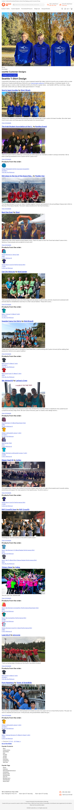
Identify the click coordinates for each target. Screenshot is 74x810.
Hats (4, 753)
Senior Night (6, 781)
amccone (16, 635)
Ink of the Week (7, 744)
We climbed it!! (7, 381)
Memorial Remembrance (9, 770)
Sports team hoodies (10, 90)
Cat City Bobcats (8, 272)
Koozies (5, 757)
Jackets (5, 756)
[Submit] (14, 4)
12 (14, 741)
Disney (4, 767)
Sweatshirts (6, 760)
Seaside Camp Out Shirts (11, 321)
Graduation (6, 772)
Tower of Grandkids (24, 683)
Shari (18, 212)
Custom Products (30, 801)
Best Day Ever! (7, 212)
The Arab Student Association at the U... (17, 127)
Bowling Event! (41, 127)
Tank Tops (5, 762)
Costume (5, 769)
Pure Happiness (8, 683)
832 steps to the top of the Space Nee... (17, 176)
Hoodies (5, 754)
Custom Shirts (6, 750)
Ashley (18, 460)
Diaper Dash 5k (7, 460)
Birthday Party (6, 778)
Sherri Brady (25, 90)
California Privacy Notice (37, 803)
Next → (19, 741)
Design (10, 75)
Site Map (46, 801)
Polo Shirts (5, 759)
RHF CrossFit (24, 509)
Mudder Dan (40, 176)
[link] (6, 4)
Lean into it (6, 635)
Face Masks (6, 751)
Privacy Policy (27, 803)
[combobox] (28, 4)
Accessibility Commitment (49, 803)
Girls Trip (5, 776)
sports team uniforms (37, 83)
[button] (67, 5)
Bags (4, 748)
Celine (17, 567)
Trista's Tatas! (7, 567)
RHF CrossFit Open (9, 509)
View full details (6, 123)
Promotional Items (39, 801)
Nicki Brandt (28, 321)
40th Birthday (6, 779)
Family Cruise (6, 773)
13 (15, 741)
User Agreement (61, 803)
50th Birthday (6, 775)
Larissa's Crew (21, 381)
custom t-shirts (19, 803)
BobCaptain (22, 272)
